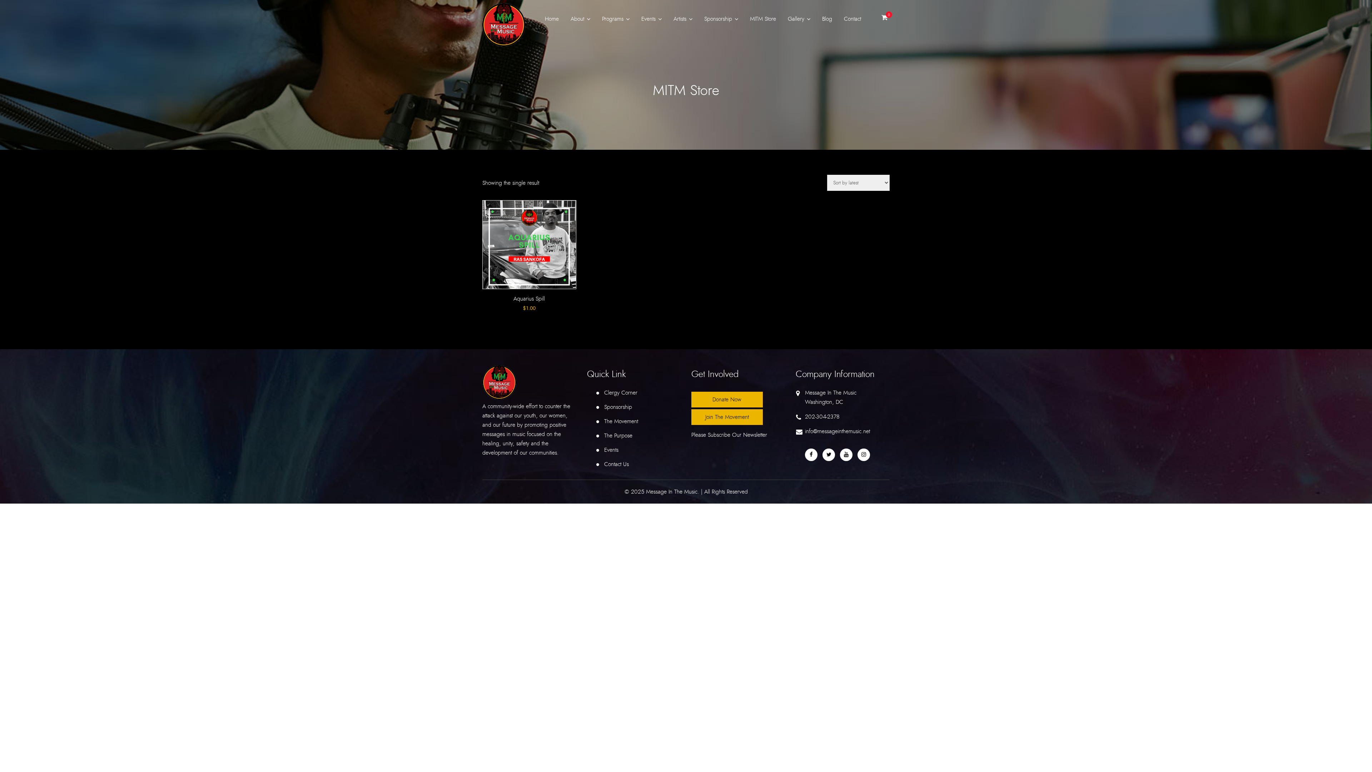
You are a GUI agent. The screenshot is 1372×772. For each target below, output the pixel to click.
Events (648, 19)
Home (552, 19)
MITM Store (763, 19)
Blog (827, 19)
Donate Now (726, 399)
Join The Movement (727, 417)
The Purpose (618, 436)
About (577, 19)
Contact (852, 19)
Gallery (796, 19)
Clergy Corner (620, 393)
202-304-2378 (822, 417)
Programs (612, 19)
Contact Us (616, 464)
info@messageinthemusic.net (837, 431)
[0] (884, 19)
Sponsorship (718, 19)
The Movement (621, 421)
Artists (679, 19)
